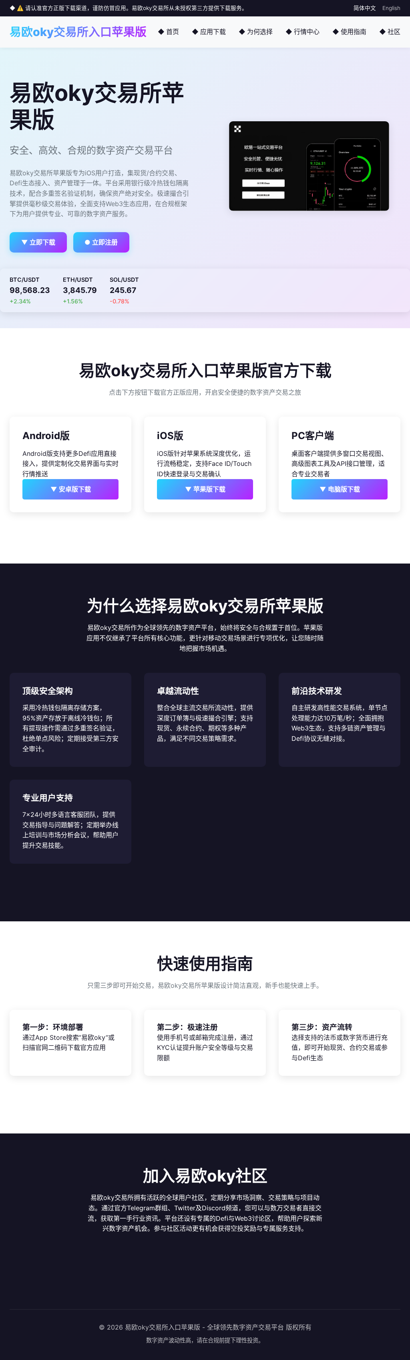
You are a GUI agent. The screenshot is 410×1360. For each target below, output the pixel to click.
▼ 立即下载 (38, 242)
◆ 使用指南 (349, 32)
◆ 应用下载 (209, 32)
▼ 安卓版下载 (70, 489)
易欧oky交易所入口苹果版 (78, 32)
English (391, 8)
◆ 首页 (168, 32)
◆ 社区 (389, 32)
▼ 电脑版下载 (340, 489)
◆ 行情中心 (302, 32)
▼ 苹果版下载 (205, 489)
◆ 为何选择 (256, 32)
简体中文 (365, 8)
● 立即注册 (101, 242)
